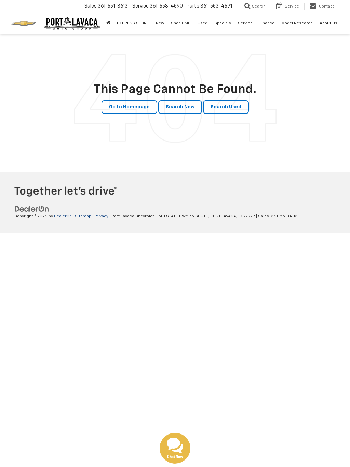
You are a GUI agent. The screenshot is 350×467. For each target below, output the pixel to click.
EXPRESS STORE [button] (133, 23)
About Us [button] (328, 23)
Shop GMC (181, 23)
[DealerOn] (31, 208)
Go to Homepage (129, 107)
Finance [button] (266, 23)
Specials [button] (222, 23)
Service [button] (245, 23)
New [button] (160, 23)
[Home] (108, 23)
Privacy (101, 216)
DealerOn (63, 216)
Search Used (226, 107)
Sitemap (83, 216)
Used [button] (202, 23)
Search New (180, 107)
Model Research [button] (297, 23)
